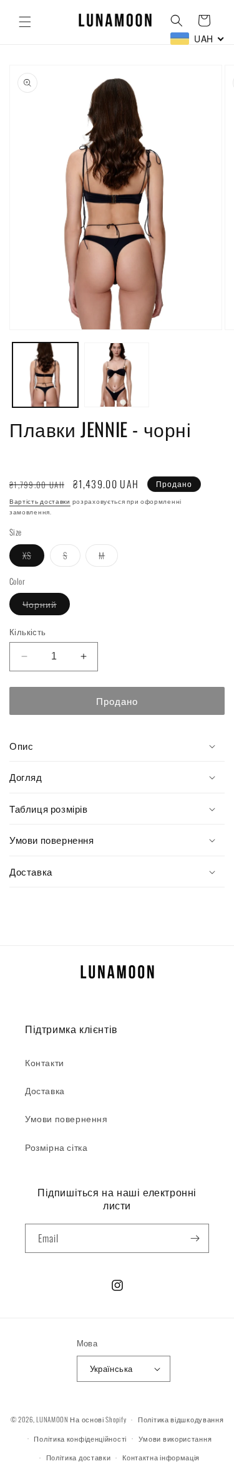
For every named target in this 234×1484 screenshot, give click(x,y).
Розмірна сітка (56, 1146)
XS (33, 557)
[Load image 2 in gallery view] (117, 375)
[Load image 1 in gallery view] (45, 375)
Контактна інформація (161, 1457)
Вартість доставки (40, 501)
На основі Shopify (98, 1419)
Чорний (46, 606)
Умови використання (175, 1439)
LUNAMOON (52, 1419)
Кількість (27, 632)
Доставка (45, 1090)
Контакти (44, 1062)
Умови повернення (66, 1118)
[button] (25, 21)
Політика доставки (78, 1457)
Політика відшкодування (180, 1419)
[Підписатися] (194, 1238)
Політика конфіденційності (80, 1439)
